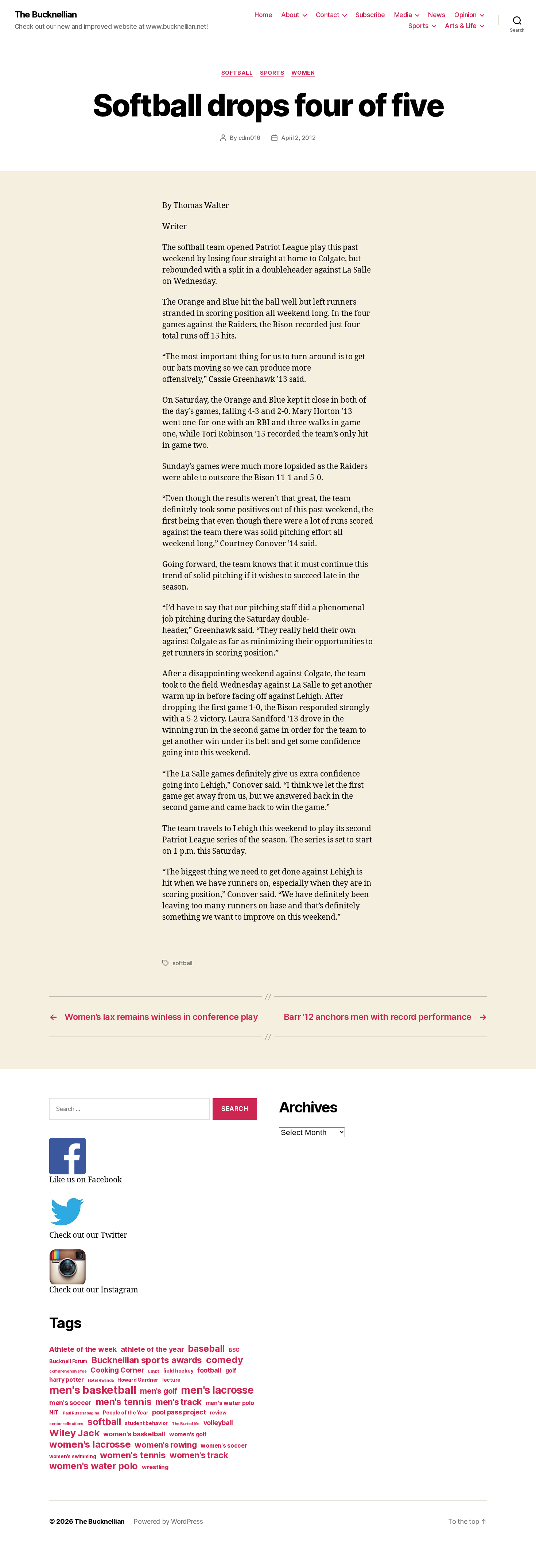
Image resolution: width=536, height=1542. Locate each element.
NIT (54, 1412)
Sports (418, 26)
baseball (206, 1348)
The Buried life (185, 1423)
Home (263, 15)
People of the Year (125, 1413)
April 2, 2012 (298, 137)
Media (403, 15)
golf (230, 1370)
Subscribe (370, 15)
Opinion (465, 15)
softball (182, 963)
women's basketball (134, 1434)
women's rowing (166, 1444)
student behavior (146, 1423)
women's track (199, 1455)
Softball (237, 73)
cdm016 (249, 137)
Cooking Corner (117, 1370)
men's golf (158, 1391)
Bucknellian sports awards (146, 1360)
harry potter (66, 1379)
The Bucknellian (46, 14)
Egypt (153, 1371)
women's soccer (224, 1445)
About (290, 15)
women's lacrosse (90, 1444)
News (436, 15)
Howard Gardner (137, 1380)
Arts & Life (461, 26)
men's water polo (230, 1403)
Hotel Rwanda (101, 1380)
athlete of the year (152, 1349)
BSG (234, 1350)
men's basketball (92, 1390)
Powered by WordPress (168, 1521)
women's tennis (133, 1455)
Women (303, 73)
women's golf (188, 1434)
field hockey (178, 1371)
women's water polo (93, 1465)
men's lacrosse (217, 1390)
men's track (178, 1402)
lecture (171, 1380)
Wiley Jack (74, 1433)
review (218, 1413)
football (209, 1370)
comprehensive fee (67, 1371)
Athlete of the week (83, 1349)
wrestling (155, 1467)
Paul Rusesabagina (81, 1413)
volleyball (218, 1422)
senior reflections (66, 1423)
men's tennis (124, 1401)
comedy (224, 1359)
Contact (327, 15)
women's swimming (72, 1456)
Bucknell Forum (68, 1361)
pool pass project (179, 1412)
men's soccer (70, 1402)
